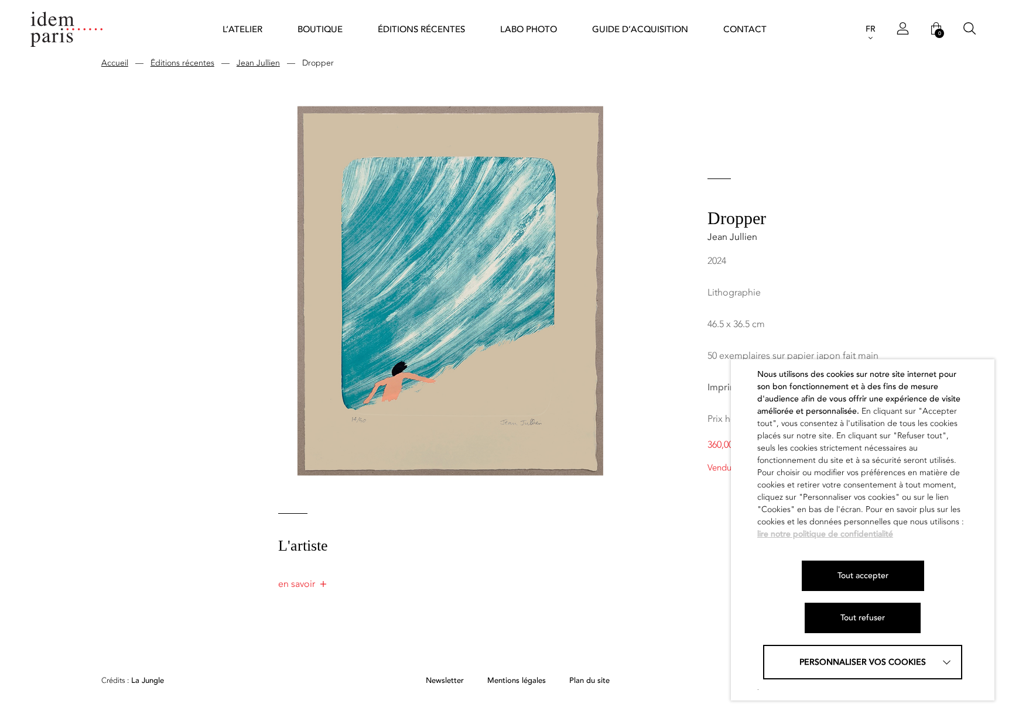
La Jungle (132, 681)
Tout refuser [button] (862, 617)
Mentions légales (516, 681)
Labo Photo (528, 29)
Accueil (114, 62)
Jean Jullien (258, 62)
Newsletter (445, 681)
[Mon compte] (903, 29)
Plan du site (589, 681)
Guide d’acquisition (640, 29)
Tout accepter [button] (862, 575)
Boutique (320, 29)
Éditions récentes (421, 29)
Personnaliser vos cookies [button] (862, 662)
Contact (745, 29)
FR (871, 29)
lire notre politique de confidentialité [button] (825, 534)
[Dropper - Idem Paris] (66, 29)
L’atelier (242, 29)
